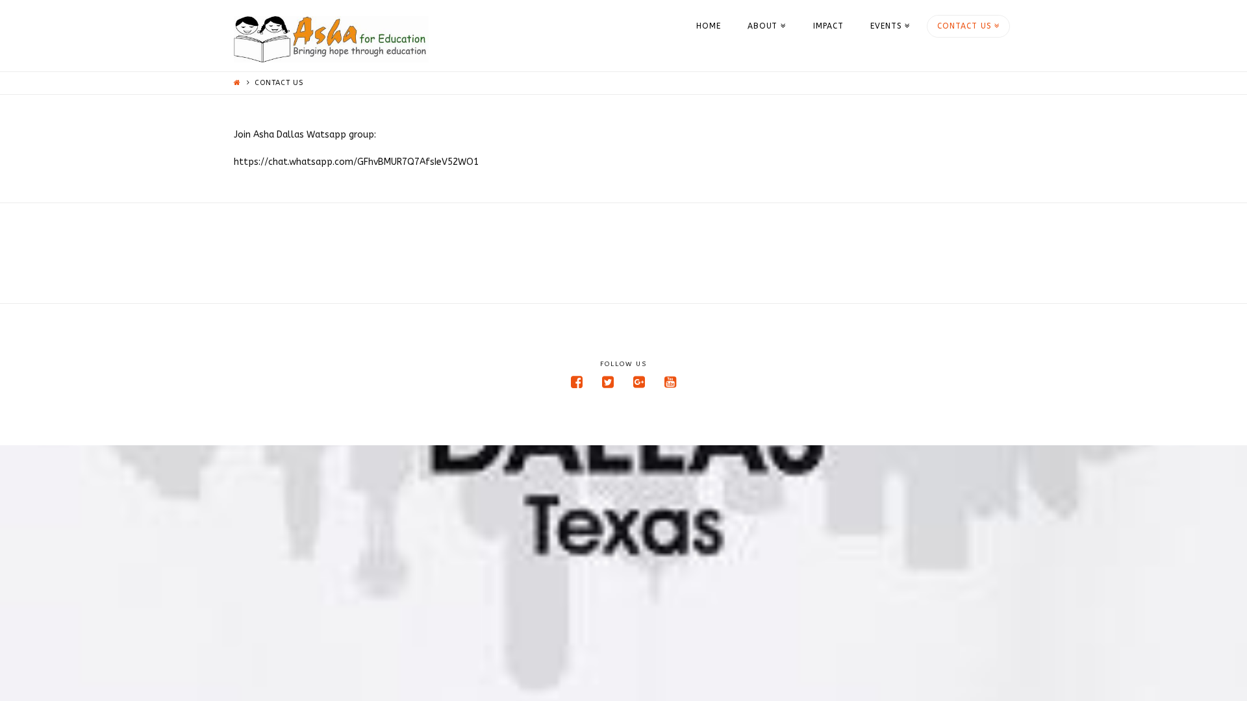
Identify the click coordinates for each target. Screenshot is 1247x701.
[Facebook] (577, 382)
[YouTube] (670, 382)
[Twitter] (608, 382)
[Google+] (639, 382)
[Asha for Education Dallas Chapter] (331, 39)
